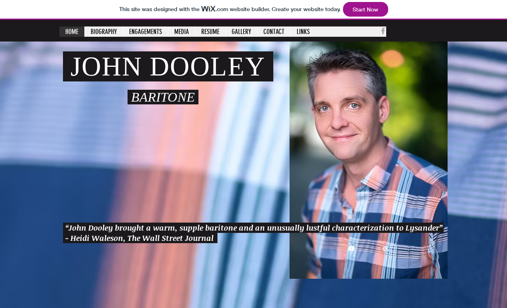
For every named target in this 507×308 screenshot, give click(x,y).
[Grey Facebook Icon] (383, 30)
